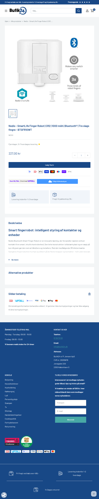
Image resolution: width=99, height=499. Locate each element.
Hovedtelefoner (11, 384)
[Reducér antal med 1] (74, 155)
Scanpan (8, 403)
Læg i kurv (49, 165)
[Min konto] (87, 10)
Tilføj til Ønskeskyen (59, 181)
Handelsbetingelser (13, 415)
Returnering (10, 426)
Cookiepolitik (10, 419)
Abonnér (70, 420)
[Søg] (79, 10)
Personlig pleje (11, 399)
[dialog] (4, 495)
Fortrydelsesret (11, 422)
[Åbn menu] (6, 11)
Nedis (11, 135)
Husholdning (10, 387)
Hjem (7, 21)
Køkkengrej (9, 391)
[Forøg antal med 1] (87, 155)
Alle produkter (16, 21)
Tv (6, 407)
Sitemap (8, 411)
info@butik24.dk (61, 346)
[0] (92, 10)
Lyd (6, 395)
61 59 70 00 (58, 338)
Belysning (9, 380)
